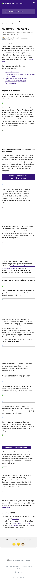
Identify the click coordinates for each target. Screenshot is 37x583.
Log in (6, 566)
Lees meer (15, 519)
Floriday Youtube (27, 566)
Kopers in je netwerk (12, 72)
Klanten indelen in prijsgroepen (15, 81)
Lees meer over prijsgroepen (16, 447)
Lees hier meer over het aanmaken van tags (18, 177)
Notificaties (6, 507)
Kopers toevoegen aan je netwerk (16, 79)
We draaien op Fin (19, 577)
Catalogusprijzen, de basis (21, 523)
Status (18, 568)
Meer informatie (10, 83)
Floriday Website (15, 566)
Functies (21, 22)
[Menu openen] (33, 3)
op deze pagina (13, 525)
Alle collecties (6, 22)
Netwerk (14, 22)
